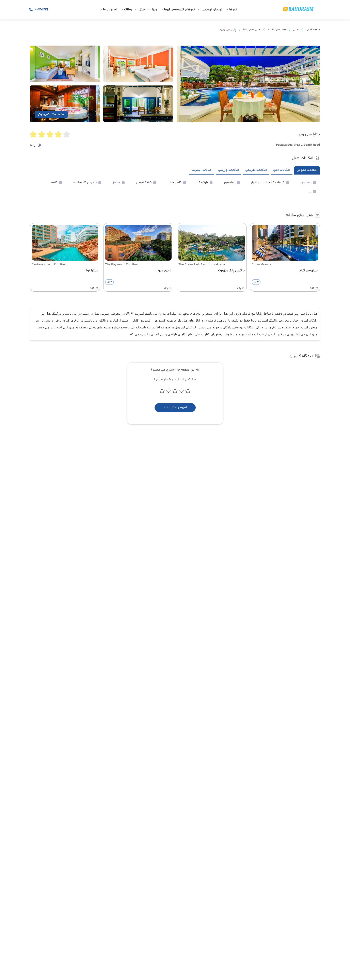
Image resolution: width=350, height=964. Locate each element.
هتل (296, 30)
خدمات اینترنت (202, 170)
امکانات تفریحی (256, 170)
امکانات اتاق (281, 170)
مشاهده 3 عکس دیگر (51, 114)
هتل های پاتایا (252, 30)
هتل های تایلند (277, 30)
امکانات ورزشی (228, 170)
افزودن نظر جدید (175, 407)
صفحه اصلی (313, 30)
